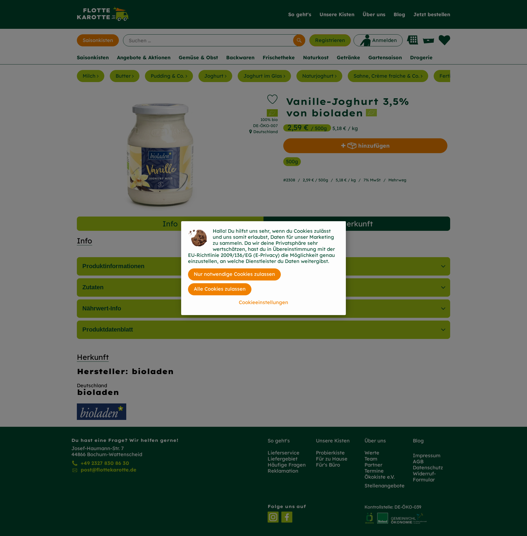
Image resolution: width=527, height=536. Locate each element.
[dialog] (263, 268)
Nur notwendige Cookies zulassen (234, 274)
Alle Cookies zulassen (220, 289)
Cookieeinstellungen (263, 302)
